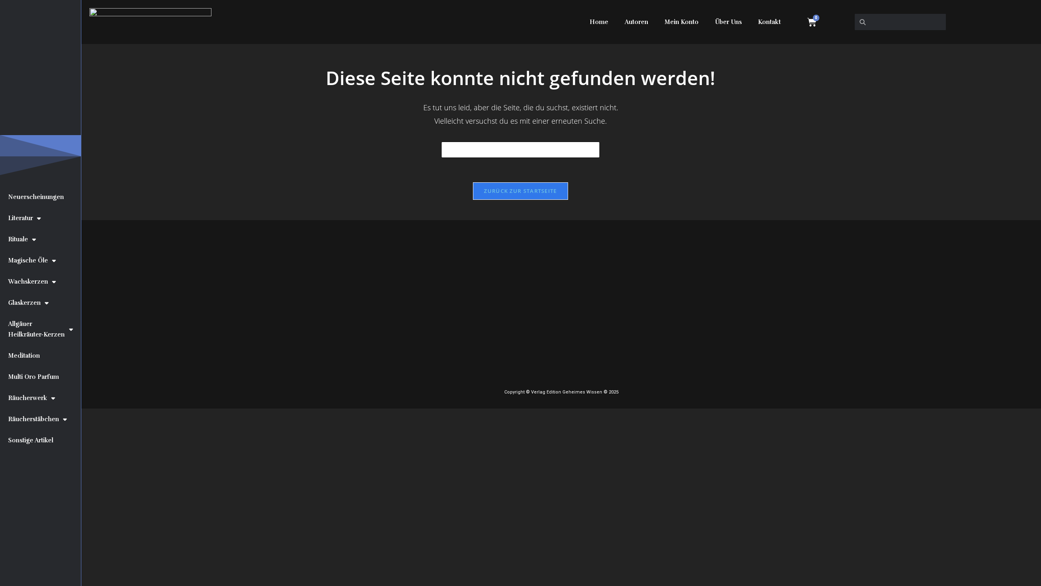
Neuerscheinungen (36, 197)
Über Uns (728, 22)
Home (599, 22)
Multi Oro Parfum (33, 376)
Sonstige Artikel (30, 440)
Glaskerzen (24, 302)
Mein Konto (681, 22)
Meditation (24, 355)
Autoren (636, 22)
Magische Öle (28, 260)
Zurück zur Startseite (520, 191)
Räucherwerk (27, 398)
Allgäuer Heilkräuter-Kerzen (36, 329)
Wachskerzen (28, 281)
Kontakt (769, 22)
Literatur (20, 218)
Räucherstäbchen (33, 419)
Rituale (18, 239)
